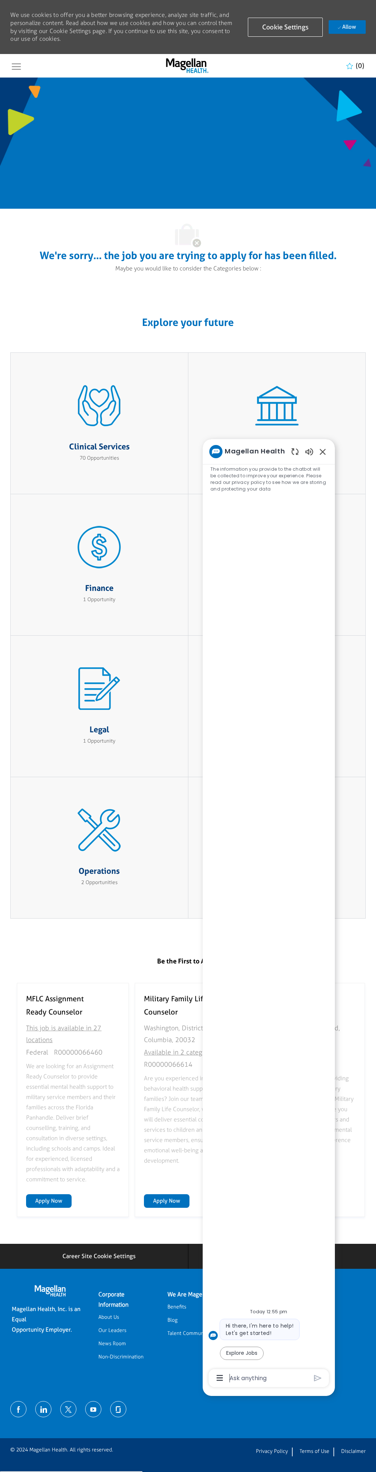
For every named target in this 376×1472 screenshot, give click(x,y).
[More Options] (219, 1378)
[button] (285, 27)
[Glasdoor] (118, 1409)
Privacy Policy (272, 1451)
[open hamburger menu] (16, 66)
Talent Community (188, 1333)
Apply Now (53, 1200)
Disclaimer (353, 1451)
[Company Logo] (187, 65)
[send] (317, 1378)
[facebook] (18, 1409)
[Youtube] (93, 1409)
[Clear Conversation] (295, 451)
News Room (112, 1343)
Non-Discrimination (121, 1357)
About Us (108, 1317)
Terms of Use (314, 1451)
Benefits (176, 1307)
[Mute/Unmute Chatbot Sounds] (309, 451)
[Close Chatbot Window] (323, 451)
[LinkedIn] (43, 1409)
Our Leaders (112, 1330)
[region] (269, 914)
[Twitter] (68, 1409)
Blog (172, 1320)
